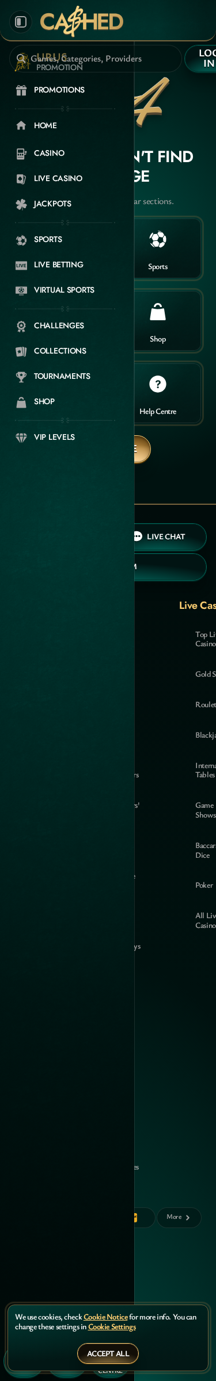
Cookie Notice (106, 1317)
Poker (204, 884)
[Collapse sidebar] (20, 21)
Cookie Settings (112, 1327)
